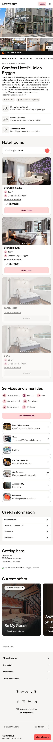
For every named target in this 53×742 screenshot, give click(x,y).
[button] (26, 171)
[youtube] (35, 701)
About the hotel (9, 58)
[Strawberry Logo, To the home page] (9, 4)
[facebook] (17, 701)
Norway (12, 64)
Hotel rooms (26, 58)
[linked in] (29, 701)
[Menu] (49, 3)
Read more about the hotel (12, 95)
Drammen (21, 64)
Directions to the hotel (11, 561)
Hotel (4, 64)
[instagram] (23, 701)
